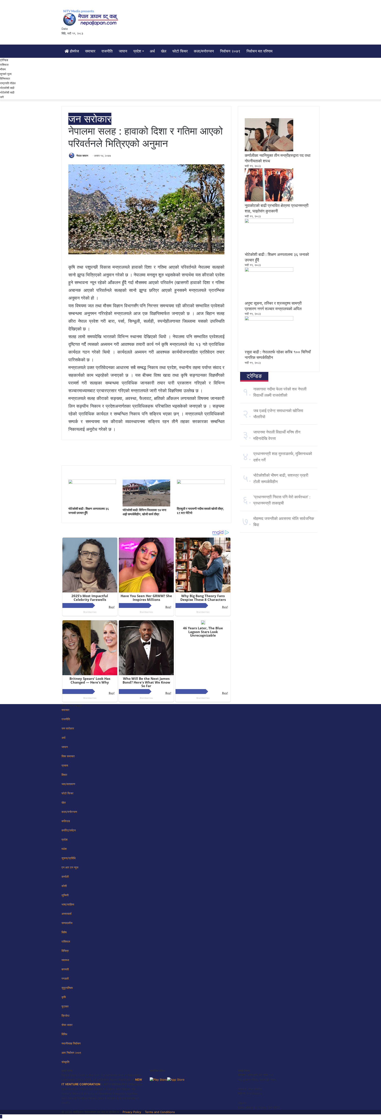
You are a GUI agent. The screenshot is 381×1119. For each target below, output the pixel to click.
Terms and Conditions (160, 1112)
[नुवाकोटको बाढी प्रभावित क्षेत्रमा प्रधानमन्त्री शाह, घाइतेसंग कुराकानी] (269, 200)
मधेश (64, 849)
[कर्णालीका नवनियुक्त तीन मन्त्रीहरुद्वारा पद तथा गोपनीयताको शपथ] (269, 150)
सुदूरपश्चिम (67, 988)
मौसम (3, 69)
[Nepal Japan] (91, 17)
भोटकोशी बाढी (7, 88)
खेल (163, 51)
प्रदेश (137, 51)
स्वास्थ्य (65, 960)
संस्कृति (65, 1062)
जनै (2, 97)
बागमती (65, 969)
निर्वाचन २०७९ (230, 51)
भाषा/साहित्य (68, 904)
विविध (64, 1034)
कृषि (64, 997)
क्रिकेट (65, 1015)
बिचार (64, 774)
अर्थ (152, 51)
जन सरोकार (89, 119)
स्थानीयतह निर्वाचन (71, 1043)
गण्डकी (65, 978)
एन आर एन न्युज (70, 867)
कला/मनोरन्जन (204, 51)
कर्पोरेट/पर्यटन (69, 830)
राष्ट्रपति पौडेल (8, 83)
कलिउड (66, 821)
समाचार (90, 51)
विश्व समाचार (68, 756)
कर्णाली (65, 876)
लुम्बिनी (65, 895)
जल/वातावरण (68, 784)
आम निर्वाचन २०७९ (71, 1052)
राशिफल (4, 64)
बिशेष (64, 932)
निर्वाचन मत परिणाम (260, 51)
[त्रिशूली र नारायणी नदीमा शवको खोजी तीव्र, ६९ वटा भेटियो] (200, 483)
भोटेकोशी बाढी (7, 92)
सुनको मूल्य (5, 74)
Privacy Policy (132, 1112)
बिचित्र (65, 950)
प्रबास (65, 765)
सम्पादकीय (67, 923)
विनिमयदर (5, 78)
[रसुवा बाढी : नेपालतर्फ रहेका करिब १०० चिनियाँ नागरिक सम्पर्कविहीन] (269, 319)
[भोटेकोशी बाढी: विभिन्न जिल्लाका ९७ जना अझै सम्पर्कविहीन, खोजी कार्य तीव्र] (146, 505)
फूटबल (65, 1006)
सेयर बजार (67, 1025)
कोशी (64, 886)
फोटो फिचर (180, 51)
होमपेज (74, 51)
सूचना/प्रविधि (69, 858)
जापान (123, 51)
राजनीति (107, 51)
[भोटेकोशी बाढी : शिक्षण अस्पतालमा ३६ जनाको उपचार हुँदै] (92, 483)
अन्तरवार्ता (66, 913)
